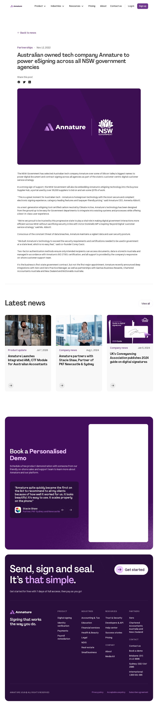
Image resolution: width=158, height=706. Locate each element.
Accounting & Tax (90, 617)
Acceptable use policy (116, 692)
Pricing (91, 6)
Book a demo (136, 650)
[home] (16, 6)
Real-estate (87, 647)
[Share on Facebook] (19, 81)
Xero (131, 617)
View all (145, 303)
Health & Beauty (90, 632)
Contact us (116, 6)
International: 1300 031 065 (136, 673)
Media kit (110, 656)
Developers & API (114, 622)
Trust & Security (113, 617)
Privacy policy (97, 692)
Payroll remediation (64, 637)
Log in (131, 6)
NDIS (84, 642)
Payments (63, 630)
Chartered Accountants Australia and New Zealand (136, 627)
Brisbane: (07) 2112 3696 (136, 657)
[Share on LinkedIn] (30, 81)
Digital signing (65, 617)
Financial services (90, 627)
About (103, 6)
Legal (84, 637)
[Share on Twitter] (25, 81)
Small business (89, 652)
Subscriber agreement (138, 692)
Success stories (113, 632)
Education (86, 622)
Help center (111, 627)
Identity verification (63, 624)
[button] (40, 6)
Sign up (142, 6)
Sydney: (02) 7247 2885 (138, 665)
